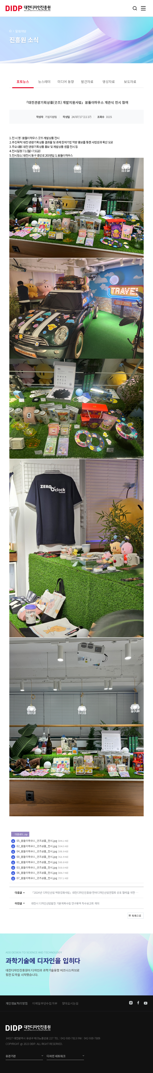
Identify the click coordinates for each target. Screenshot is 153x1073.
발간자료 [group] (87, 81)
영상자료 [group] (108, 81)
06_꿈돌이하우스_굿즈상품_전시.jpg (37, 873)
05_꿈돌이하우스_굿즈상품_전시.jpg (37, 841)
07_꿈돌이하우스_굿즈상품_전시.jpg (37, 878)
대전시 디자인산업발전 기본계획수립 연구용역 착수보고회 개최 (65, 903)
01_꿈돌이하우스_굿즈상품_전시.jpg (37, 862)
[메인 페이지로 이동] (10, 31)
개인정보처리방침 (17, 1003)
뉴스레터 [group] (44, 81)
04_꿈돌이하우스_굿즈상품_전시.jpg (37, 851)
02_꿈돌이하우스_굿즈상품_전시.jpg (37, 846)
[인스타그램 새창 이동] (131, 1003)
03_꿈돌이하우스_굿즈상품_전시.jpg (37, 867)
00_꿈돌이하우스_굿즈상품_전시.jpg (37, 857)
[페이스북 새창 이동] (138, 1003)
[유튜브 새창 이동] (145, 1003)
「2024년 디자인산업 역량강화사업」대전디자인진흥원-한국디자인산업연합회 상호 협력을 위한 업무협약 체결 (85, 892)
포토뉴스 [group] (23, 81)
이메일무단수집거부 (44, 1003)
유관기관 (11, 1056)
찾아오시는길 (70, 1003)
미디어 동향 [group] (65, 81)
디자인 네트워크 (56, 1056)
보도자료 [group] (130, 81)
